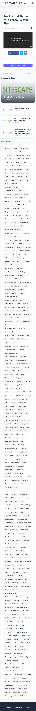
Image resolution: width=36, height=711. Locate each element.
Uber (28, 642)
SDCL (28, 568)
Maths (23, 501)
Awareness (8, 321)
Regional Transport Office (23, 561)
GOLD (23, 420)
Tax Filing (28, 618)
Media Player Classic (11, 505)
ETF (30, 392)
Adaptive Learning (10, 293)
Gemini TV (8, 423)
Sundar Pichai (9, 607)
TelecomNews (25, 635)
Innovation (8, 473)
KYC (22, 484)
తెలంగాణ (25, 692)
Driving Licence (9, 392)
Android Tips (17, 314)
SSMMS (25, 572)
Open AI (19, 526)
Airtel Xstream (9, 303)
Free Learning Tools (11, 413)
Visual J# (8, 653)
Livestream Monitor (11, 491)
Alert (18, 303)
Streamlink (26, 233)
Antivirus (18, 318)
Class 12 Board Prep (11, 356)
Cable (13, 342)
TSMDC (7, 618)
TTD (14, 618)
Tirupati (7, 642)
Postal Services (24, 537)
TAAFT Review (15, 611)
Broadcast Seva (10, 335)
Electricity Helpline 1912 (20, 399)
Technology (8, 632)
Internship (19, 476)
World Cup (22, 664)
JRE (6, 480)
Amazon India (9, 205)
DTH (24, 208)
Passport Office (9, 533)
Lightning (8, 487)
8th (25, 254)
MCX (6, 222)
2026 (12, 254)
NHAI (27, 508)
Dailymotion (8, 212)
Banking (7, 208)
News (22, 512)
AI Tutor (19, 265)
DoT (27, 212)
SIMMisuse (15, 572)
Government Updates (11, 441)
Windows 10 (17, 152)
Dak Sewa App (16, 371)
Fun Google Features (11, 420)
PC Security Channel (11, 529)
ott (6, 250)
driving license (19, 674)
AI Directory (20, 258)
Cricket (7, 367)
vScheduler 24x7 (24, 688)
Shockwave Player (22, 579)
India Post (21, 466)
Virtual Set (8, 650)
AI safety (7, 279)
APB (6, 286)
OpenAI (20, 176)
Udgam (26, 194)
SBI (14, 568)
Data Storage (20, 374)
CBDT (29, 335)
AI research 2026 (23, 275)
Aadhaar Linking (10, 289)
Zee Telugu (15, 667)
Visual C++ (21, 243)
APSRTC (17, 201)
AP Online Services (10, 282)
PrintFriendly (9, 551)
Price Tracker (20, 544)
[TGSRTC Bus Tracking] (7, 109)
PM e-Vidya (24, 529)
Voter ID (19, 247)
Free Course (20, 409)
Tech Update (19, 628)
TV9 (20, 618)
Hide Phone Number (11, 448)
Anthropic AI (8, 318)
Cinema (21, 349)
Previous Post (7, 73)
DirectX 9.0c (8, 388)
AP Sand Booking (25, 282)
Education (14, 183)
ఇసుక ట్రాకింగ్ (16, 692)
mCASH (7, 681)
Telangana (8, 194)
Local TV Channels (11, 494)
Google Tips (8, 434)
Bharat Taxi (22, 328)
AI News (7, 261)
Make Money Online (11, 501)
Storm (6, 604)
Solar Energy (25, 586)
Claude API (24, 356)
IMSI (18, 455)
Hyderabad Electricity (21, 452)
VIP (16, 646)
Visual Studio (9, 247)
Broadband (15, 332)
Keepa (29, 484)
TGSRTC (7, 236)
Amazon (25, 303)
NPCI (6, 512)
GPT (29, 420)
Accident (21, 289)
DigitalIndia (19, 385)
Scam (12, 180)
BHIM (18, 205)
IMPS (11, 455)
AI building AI (21, 268)
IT (5, 219)
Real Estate (8, 561)
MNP (12, 498)
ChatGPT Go (25, 346)
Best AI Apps (16, 325)
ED (18, 392)
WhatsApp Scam (20, 197)
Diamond (19, 381)
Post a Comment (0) (18, 65)
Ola (28, 515)
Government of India (11, 187)
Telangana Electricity (11, 635)
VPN (21, 646)
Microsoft (8, 152)
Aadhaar (7, 148)
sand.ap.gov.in (9, 685)
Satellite (19, 575)
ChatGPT (26, 159)
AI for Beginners (23, 272)
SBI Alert (21, 568)
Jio (27, 219)
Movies (7, 508)
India (24, 462)
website (7, 692)
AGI (12, 258)
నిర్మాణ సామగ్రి (8, 695)
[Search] (33, 3)
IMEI (25, 162)
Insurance (13, 219)
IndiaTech (20, 469)
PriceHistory (23, 547)
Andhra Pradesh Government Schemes (16, 310)
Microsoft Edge (25, 505)
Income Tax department (12, 462)
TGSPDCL (14, 614)
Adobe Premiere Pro (11, 300)
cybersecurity (19, 155)
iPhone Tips (22, 678)
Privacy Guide (20, 551)
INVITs (25, 455)
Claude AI (16, 208)
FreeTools (20, 416)
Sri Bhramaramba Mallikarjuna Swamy (16, 597)
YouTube (19, 166)
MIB (6, 498)
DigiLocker (19, 212)
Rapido (27, 558)
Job (6, 484)
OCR (14, 226)
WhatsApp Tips (24, 657)
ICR (6, 455)
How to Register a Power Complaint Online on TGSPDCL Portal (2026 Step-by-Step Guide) (22, 131)
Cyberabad (16, 367)
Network (14, 512)
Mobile (7, 226)
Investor (28, 476)
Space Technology (10, 593)
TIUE (22, 614)
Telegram (8, 639)
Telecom (17, 194)
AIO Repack (17, 279)
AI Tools (28, 261)
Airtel (22, 300)
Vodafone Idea (18, 653)
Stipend (25, 600)
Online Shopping (10, 190)
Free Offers (24, 413)
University (8, 646)
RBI (27, 176)
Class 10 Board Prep (11, 353)
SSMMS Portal (9, 575)
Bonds (7, 332)
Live (13, 176)
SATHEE (7, 568)
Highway (23, 448)
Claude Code (9, 360)
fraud (13, 678)
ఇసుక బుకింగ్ (13, 250)
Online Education (23, 519)
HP (22, 441)
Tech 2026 (19, 621)
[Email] (25, 53)
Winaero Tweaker (10, 664)
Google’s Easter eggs (11, 438)
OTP (22, 515)
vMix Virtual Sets (10, 688)
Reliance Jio (8, 233)
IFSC (26, 215)
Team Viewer (9, 621)
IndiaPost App (9, 469)
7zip (19, 254)
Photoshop (21, 533)
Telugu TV (17, 639)
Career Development (11, 346)
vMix (28, 180)
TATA (6, 614)
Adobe (22, 293)
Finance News (22, 402)
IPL (11, 459)
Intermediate (19, 473)
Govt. (6, 176)
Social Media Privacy (11, 586)
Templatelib (27, 707)
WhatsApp (8, 197)
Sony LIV (14, 589)
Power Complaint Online (12, 540)
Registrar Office (10, 565)
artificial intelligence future (13, 671)
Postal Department (10, 537)
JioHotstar (26, 480)
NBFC (14, 508)
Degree (18, 378)
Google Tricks (20, 434)
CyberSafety (24, 148)
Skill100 (24, 582)
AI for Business (9, 275)
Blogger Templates (17, 707)
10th (6, 254)
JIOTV (21, 219)
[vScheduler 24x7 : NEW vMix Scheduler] (7, 120)
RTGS (19, 558)
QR (25, 190)
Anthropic (27, 314)
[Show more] (30, 53)
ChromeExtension (10, 349)
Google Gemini (24, 427)
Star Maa (16, 600)
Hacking (7, 445)
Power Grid (26, 540)
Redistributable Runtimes (12, 229)
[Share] (31, 28)
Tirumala (26, 639)
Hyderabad (8, 452)
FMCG (7, 402)
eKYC (6, 678)
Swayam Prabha (22, 607)
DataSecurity (9, 378)
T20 (6, 611)
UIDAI (15, 148)
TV (21, 236)
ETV (6, 395)
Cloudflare (8, 363)
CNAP (6, 342)
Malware (14, 222)
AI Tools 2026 (9, 265)
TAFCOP (25, 611)
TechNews (18, 240)
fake (27, 166)
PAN (20, 190)
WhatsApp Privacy (10, 657)
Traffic (15, 642)
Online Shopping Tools (24, 522)
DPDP (6, 371)
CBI (6, 339)
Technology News (21, 632)
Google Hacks (9, 431)
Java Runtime (15, 480)
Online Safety (9, 522)
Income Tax (19, 459)
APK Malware (15, 286)
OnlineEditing (9, 526)
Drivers (7, 215)
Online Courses (9, 519)
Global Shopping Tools (22, 423)
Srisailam (7, 600)
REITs (12, 558)
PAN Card (28, 526)
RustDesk (21, 565)
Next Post (30, 73)
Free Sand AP (9, 416)
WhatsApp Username (11, 660)
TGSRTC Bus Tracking (21, 108)
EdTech (28, 395)
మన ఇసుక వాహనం (20, 695)
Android (7, 314)
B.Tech (17, 321)
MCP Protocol (24, 494)
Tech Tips (8, 240)
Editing (7, 399)
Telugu (27, 240)
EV (11, 395)
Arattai (27, 318)
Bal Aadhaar (26, 321)
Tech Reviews (19, 625)
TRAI (15, 236)
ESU (24, 392)
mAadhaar (28, 247)
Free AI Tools (22, 406)
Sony (6, 589)
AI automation (9, 268)
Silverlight (15, 582)
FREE (13, 402)
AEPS (6, 258)
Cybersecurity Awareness (20, 173)
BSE (27, 169)
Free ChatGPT (9, 409)
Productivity (8, 554)
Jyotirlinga (14, 484)
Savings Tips (9, 579)
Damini (26, 371)
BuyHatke (21, 335)
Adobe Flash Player (11, 296)
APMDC (24, 286)
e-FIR (29, 674)
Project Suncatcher (21, 554)
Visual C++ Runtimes (21, 650)
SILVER (7, 572)
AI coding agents (10, 272)
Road (17, 233)
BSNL (25, 205)
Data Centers (9, 374)
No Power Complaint (11, 515)
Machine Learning (22, 498)
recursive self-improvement (21, 681)
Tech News (8, 625)
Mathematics (24, 222)
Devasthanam (9, 381)
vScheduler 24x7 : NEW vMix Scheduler (22, 120)
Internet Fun (8, 476)
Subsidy (24, 604)
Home (5, 12)
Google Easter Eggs (11, 427)
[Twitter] (21, 53)
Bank (6, 183)
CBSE (12, 339)
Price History (9, 544)
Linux (15, 487)
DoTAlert (18, 388)
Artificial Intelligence (16, 169)
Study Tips (15, 604)
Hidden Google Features (20, 445)
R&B (6, 558)
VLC (13, 243)
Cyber (6, 173)
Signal (7, 582)
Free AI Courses (10, 406)
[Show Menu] (2, 3)
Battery (7, 325)
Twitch (7, 243)
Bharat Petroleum (10, 328)
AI (5, 169)
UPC (22, 642)
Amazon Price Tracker (23, 307)
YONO (7, 667)
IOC (6, 459)
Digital (28, 381)
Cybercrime (26, 367)
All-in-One (27, 201)
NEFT (21, 508)
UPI (19, 159)
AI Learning (8, 201)
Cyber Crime (8, 162)
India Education (9, 466)
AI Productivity (17, 261)
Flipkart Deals (17, 215)
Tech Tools (8, 628)
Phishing (21, 226)
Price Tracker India (10, 547)
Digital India (8, 385)
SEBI (12, 166)
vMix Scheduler (22, 685)
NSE (6, 166)
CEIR (28, 155)
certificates (8, 674)
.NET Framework (25, 250)
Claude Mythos (21, 360)
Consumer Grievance (21, 363)
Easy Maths (19, 395)
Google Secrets (21, 431)
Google (18, 162)
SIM (6, 180)
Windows (20, 180)
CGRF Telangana (22, 339)
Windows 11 (8, 155)
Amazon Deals (9, 307)
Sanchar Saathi (9, 159)
